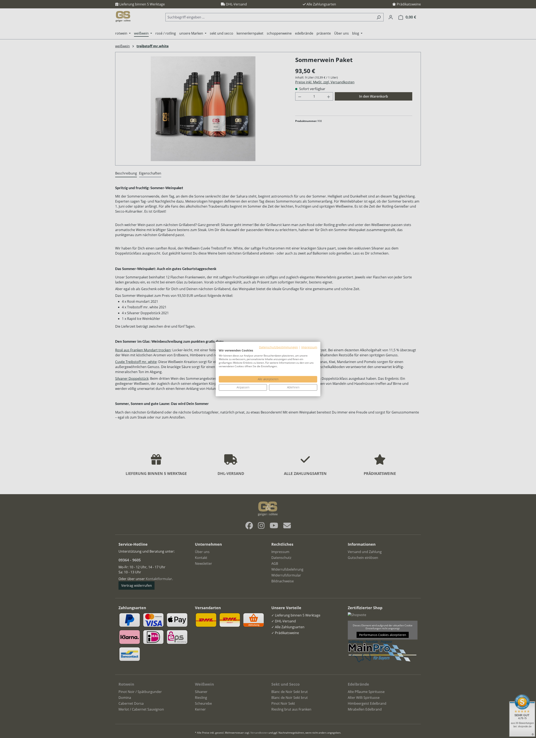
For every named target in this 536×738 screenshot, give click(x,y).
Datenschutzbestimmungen (278, 347)
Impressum (309, 347)
